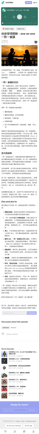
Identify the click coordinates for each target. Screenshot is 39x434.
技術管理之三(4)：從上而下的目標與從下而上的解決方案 (23, 353)
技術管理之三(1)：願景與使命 (18, 379)
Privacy (18, 421)
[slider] (18, 23)
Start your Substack (15, 425)
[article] (19, 354)
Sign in (35, 2)
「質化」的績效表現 (8, 88)
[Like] (5, 431)
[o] (4, 354)
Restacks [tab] (13, 327)
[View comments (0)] (15, 431)
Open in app (9, 29)
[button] (5, 17)
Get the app (28, 425)
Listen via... (21, 29)
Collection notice (31, 421)
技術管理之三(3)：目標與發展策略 (19, 359)
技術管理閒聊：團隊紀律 (16, 393)
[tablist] (9, 327)
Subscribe (28, 2)
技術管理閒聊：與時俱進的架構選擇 (19, 366)
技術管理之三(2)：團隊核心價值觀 (19, 373)
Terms (23, 421)
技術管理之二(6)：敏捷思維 (17, 386)
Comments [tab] (6, 327)
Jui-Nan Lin (4, 41)
